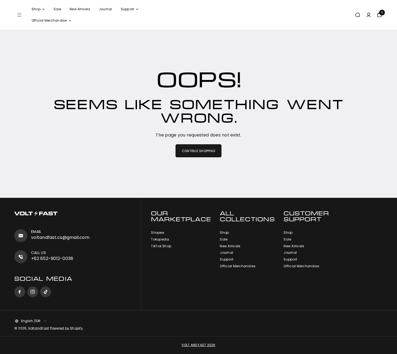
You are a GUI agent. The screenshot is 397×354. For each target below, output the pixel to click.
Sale (57, 9)
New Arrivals (80, 9)
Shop (36, 9)
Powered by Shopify (66, 328)
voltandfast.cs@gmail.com (60, 237)
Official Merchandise (49, 20)
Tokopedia (160, 239)
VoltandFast (38, 328)
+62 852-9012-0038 (52, 258)
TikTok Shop (161, 246)
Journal (105, 9)
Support (127, 9)
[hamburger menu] (19, 15)
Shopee (157, 233)
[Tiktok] (45, 291)
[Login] (369, 15)
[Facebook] (19, 291)
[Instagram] (32, 291)
